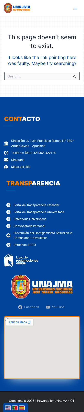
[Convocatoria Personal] (25, 226)
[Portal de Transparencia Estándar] (32, 205)
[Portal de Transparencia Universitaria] (35, 212)
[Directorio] (14, 159)
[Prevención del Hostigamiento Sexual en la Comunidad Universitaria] (44, 235)
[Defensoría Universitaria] (26, 219)
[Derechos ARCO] (21, 244)
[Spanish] (22, 407)
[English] (8, 407)
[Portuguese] (15, 407)
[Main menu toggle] (75, 8)
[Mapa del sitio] (17, 166)
